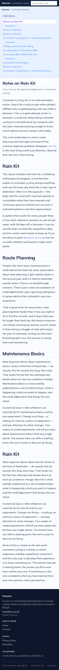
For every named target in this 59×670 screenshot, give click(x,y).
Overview (10, 25)
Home (5, 625)
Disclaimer (8, 644)
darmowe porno (32, 237)
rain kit (52, 146)
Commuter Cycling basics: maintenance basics (27, 38)
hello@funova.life (11, 611)
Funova (6, 3)
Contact (6, 629)
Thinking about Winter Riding (18, 46)
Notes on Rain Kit (13, 21)
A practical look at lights (15, 62)
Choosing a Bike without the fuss (20, 54)
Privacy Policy (9, 640)
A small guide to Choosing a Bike (20, 50)
